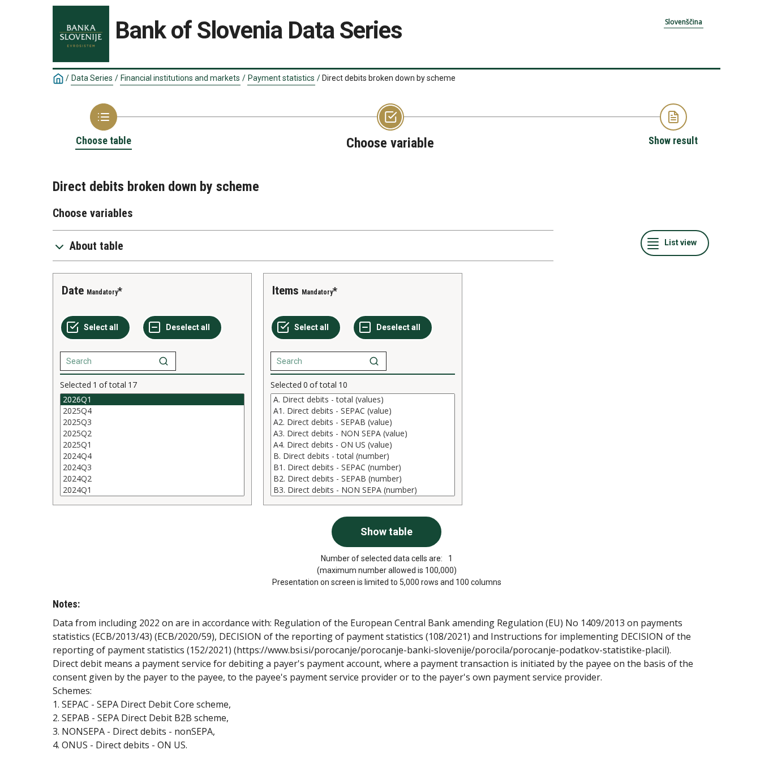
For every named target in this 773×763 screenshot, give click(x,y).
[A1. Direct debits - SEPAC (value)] (362, 411)
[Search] (163, 361)
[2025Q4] (152, 411)
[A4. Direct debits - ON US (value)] (362, 444)
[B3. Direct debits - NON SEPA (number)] (362, 490)
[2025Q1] (152, 444)
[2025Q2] (152, 433)
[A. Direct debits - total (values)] (362, 399)
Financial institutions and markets (180, 78)
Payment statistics (281, 78)
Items (285, 290)
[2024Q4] (152, 456)
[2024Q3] (152, 467)
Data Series (92, 78)
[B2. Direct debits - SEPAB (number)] (362, 478)
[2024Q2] (152, 478)
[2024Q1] (152, 490)
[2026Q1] (152, 399)
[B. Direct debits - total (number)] (362, 456)
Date (73, 290)
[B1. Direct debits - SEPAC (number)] (362, 467)
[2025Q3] (152, 422)
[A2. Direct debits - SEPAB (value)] (362, 422)
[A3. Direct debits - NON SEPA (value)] (362, 433)
